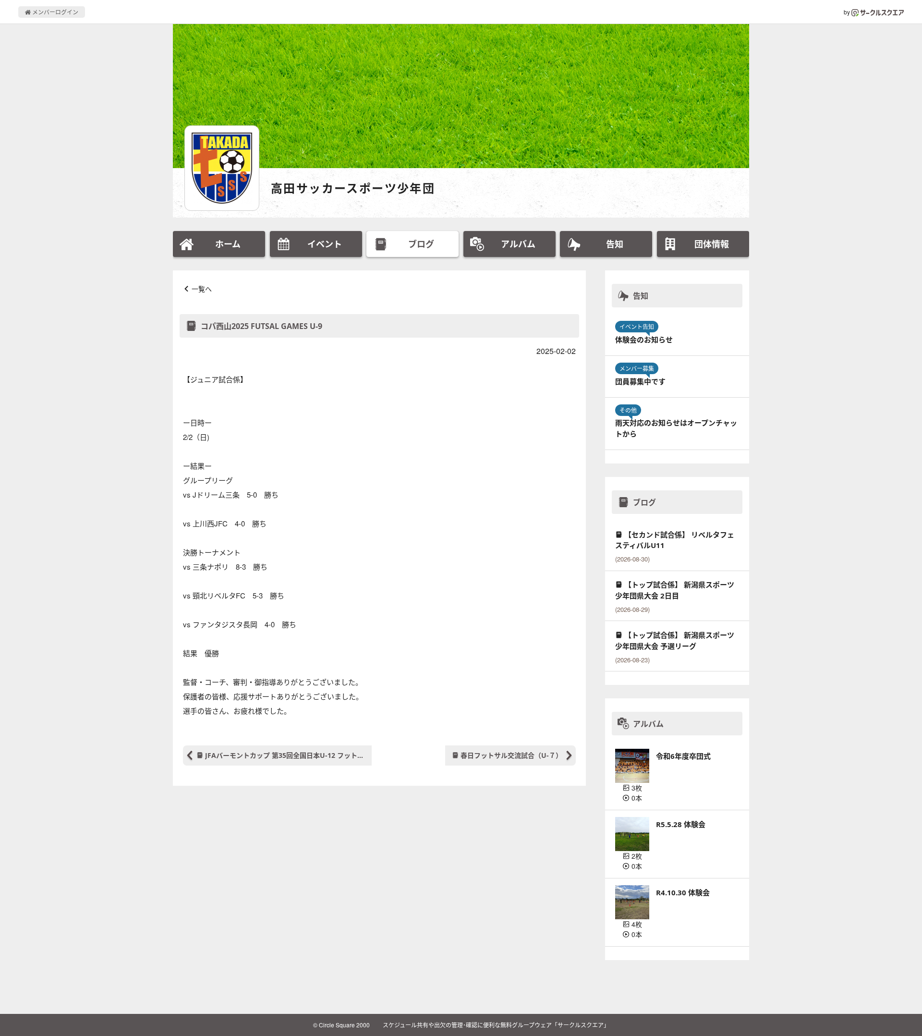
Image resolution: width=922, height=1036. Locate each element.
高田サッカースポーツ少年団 (353, 188)
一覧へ (202, 288)
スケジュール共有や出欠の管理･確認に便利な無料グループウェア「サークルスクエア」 (496, 1025)
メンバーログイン (54, 12)
